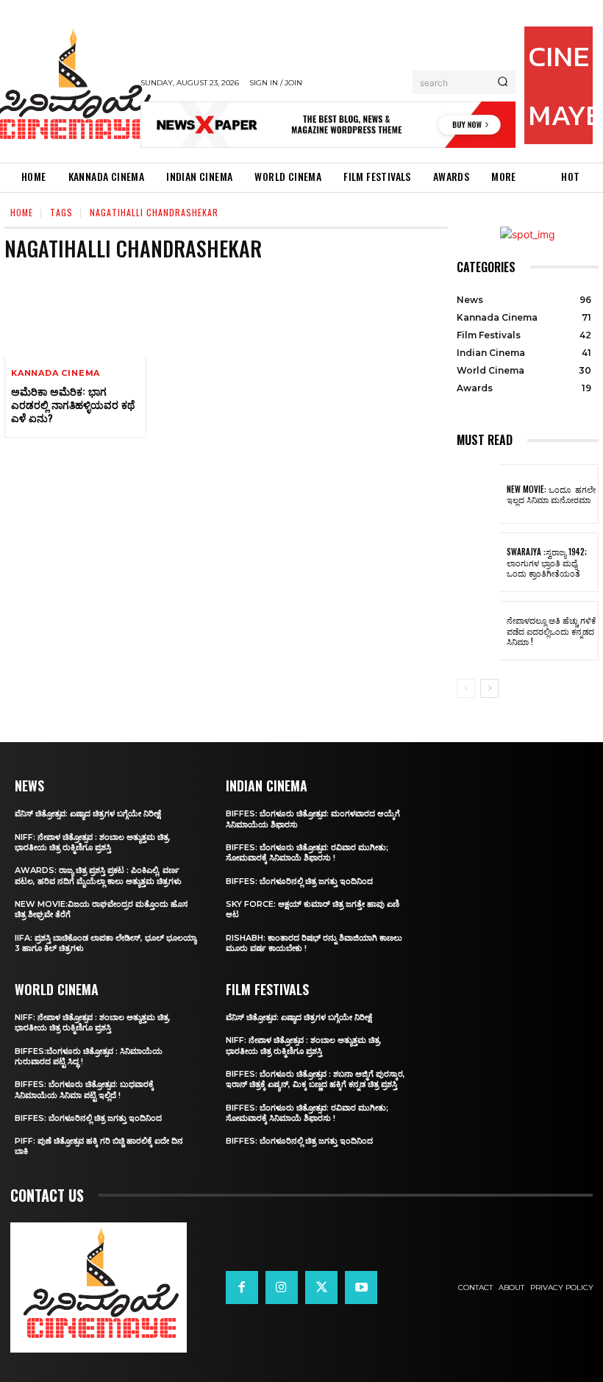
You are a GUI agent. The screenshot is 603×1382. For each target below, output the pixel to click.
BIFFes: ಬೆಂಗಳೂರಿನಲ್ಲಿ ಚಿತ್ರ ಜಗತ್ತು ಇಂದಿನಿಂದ (88, 1118)
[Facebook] (242, 1287)
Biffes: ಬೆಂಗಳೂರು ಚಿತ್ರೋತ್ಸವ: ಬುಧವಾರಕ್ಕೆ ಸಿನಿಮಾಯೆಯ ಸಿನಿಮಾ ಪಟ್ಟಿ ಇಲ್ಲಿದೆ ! (84, 1089)
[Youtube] (361, 1287)
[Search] (502, 82)
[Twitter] (321, 1287)
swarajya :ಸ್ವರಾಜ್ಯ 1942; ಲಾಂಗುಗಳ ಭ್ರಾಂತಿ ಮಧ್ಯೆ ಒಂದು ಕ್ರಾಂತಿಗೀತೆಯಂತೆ (547, 562)
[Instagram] (281, 1287)
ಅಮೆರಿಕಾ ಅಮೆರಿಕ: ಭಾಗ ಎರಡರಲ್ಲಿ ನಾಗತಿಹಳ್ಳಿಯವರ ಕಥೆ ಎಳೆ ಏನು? (73, 404)
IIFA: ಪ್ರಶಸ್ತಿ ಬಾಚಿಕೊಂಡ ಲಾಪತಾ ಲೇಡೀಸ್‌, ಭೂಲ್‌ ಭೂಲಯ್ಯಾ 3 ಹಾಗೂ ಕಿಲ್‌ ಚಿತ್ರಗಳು (105, 943)
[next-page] (489, 688)
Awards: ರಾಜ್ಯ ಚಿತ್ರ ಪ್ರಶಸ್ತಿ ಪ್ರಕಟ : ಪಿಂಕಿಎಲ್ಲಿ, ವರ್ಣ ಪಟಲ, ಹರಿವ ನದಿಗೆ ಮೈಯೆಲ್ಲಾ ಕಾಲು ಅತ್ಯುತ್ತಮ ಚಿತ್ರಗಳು (98, 875)
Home (21, 212)
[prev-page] (466, 688)
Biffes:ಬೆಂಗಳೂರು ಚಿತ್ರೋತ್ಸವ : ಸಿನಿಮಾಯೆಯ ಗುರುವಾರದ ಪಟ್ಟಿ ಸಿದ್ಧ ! (89, 1056)
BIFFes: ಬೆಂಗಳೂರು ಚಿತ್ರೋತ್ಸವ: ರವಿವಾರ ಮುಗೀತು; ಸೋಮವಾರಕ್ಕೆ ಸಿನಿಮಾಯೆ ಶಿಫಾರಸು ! (307, 852)
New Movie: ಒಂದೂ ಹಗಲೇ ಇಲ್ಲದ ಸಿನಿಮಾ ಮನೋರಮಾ (551, 494)
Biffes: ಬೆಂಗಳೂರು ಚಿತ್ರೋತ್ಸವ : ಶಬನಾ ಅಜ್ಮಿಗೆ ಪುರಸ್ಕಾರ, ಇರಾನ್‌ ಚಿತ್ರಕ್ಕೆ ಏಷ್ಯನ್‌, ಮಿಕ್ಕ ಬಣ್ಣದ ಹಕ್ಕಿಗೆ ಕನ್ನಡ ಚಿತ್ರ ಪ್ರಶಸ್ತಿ (315, 1079)
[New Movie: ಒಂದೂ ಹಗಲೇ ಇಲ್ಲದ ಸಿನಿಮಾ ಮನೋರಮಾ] (478, 494)
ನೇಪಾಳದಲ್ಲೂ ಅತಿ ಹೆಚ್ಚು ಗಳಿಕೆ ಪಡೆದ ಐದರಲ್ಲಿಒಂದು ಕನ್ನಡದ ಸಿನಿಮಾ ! (551, 630)
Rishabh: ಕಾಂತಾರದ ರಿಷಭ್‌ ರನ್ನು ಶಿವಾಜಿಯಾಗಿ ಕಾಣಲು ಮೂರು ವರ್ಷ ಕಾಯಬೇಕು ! (314, 943)
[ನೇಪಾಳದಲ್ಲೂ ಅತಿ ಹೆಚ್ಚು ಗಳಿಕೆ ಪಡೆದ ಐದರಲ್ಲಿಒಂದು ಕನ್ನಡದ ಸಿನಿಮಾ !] (478, 630)
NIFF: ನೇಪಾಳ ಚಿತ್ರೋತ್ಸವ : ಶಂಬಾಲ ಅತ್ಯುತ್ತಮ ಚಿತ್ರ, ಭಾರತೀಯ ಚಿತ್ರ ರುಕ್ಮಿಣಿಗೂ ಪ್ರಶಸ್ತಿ (93, 842)
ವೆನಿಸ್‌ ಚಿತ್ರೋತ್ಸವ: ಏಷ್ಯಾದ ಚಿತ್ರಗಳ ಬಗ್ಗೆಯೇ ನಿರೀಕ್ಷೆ (88, 813)
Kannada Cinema (55, 373)
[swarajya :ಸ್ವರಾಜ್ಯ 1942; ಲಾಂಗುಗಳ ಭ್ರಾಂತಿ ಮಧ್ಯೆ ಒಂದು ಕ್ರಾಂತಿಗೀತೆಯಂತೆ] (478, 562)
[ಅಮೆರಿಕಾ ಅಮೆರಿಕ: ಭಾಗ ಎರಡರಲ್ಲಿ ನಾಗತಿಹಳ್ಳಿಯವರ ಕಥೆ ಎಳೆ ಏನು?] (75, 314)
